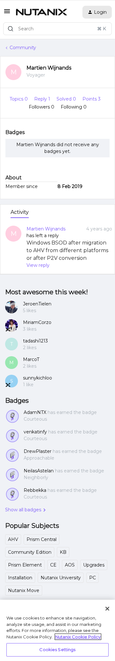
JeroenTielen (37, 304)
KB (63, 552)
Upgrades (93, 565)
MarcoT (31, 359)
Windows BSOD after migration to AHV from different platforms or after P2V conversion (67, 250)
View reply (38, 265)
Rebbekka (35, 490)
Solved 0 (67, 99)
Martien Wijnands (49, 68)
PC (92, 578)
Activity (20, 212)
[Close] (107, 609)
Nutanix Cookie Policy (78, 636)
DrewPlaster (37, 451)
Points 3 (91, 99)
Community (23, 47)
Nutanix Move (23, 590)
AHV (13, 539)
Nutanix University (61, 578)
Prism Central (42, 539)
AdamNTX (35, 412)
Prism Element (25, 565)
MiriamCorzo (37, 322)
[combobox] (57, 28)
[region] (57, 630)
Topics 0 (19, 99)
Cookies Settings (57, 649)
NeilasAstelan (39, 471)
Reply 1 (42, 99)
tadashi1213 (35, 341)
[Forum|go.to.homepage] (41, 12)
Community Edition (29, 552)
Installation (20, 578)
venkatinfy (35, 432)
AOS (70, 565)
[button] (7, 13)
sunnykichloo (37, 378)
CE (53, 565)
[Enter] (10, 28)
